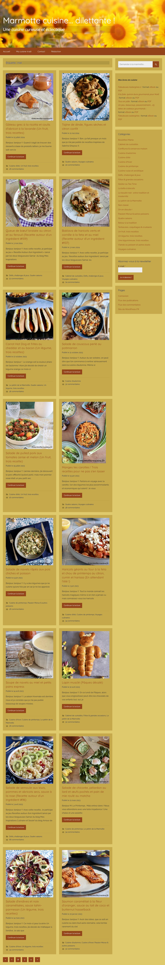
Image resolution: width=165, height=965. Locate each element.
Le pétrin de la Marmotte (19, 385)
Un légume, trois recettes (32, 946)
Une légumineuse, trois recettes (133, 240)
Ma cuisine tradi (23, 51)
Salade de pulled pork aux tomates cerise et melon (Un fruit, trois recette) (28, 457)
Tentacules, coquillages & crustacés (135, 227)
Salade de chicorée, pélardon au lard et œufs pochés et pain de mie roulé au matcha (84, 792)
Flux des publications (128, 300)
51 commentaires (16, 279)
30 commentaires (72, 165)
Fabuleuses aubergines (129, 116)
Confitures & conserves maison (132, 148)
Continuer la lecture (16, 157)
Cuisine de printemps (18, 603)
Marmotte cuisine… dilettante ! (59, 20)
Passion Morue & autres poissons (133, 214)
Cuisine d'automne (73, 381)
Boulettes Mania (125, 140)
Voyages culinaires (86, 162)
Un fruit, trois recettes (30, 166)
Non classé (123, 205)
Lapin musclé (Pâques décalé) (83, 682)
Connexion (123, 296)
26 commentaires (16, 726)
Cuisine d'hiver (15, 720)
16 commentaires (16, 497)
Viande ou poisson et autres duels (134, 245)
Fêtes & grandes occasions (94, 715)
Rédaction (56, 51)
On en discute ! (125, 209)
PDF (120, 90)
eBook (152, 87)
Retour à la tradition (127, 223)
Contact (41, 51)
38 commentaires (72, 508)
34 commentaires (72, 621)
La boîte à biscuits (126, 188)
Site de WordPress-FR (128, 309)
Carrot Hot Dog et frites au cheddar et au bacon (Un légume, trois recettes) (29, 348)
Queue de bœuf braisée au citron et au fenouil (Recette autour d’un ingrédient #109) (29, 234)
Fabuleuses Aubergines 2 (129, 87)
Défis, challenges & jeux (19, 275)
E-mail (121, 266)
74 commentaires (72, 282)
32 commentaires (72, 384)
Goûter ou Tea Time (127, 184)
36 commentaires (16, 391)
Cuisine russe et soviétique (130, 170)
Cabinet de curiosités (74, 276)
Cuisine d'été (14, 166)
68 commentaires (16, 840)
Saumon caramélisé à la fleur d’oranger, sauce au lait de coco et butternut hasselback (85, 905)
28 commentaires (16, 169)
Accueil (6, 51)
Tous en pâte (124, 101)
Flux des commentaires (129, 305)
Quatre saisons (71, 162)
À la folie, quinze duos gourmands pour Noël (138, 94)
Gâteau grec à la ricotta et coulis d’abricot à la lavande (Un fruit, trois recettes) (28, 128)
